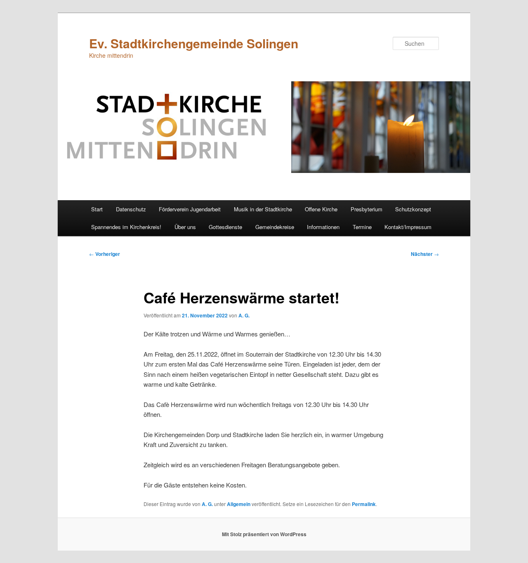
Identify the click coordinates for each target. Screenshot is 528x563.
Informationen (323, 227)
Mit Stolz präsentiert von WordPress (264, 534)
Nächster (425, 254)
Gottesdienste (225, 227)
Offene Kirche (321, 209)
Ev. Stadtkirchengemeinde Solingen (193, 43)
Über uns (185, 227)
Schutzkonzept (413, 209)
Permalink (364, 504)
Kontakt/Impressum (407, 227)
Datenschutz (131, 209)
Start (97, 209)
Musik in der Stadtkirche (263, 209)
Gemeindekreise (274, 227)
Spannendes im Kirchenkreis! (126, 227)
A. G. (244, 315)
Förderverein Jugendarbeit (190, 209)
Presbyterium (366, 209)
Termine (362, 227)
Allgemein (238, 504)
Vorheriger (104, 254)
